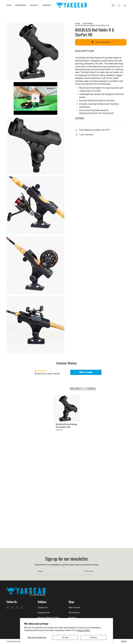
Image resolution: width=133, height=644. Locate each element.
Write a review (86, 372)
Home (77, 23)
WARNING (79, 118)
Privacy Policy (83, 630)
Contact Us (43, 607)
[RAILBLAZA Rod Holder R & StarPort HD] (66, 408)
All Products (74, 612)
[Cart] (125, 5)
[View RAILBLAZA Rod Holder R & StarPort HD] (35, 98)
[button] (9, 5)
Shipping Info (44, 612)
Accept (65, 637)
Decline (93, 637)
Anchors (72, 617)
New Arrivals (74, 607)
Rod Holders (88, 23)
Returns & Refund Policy (49, 617)
